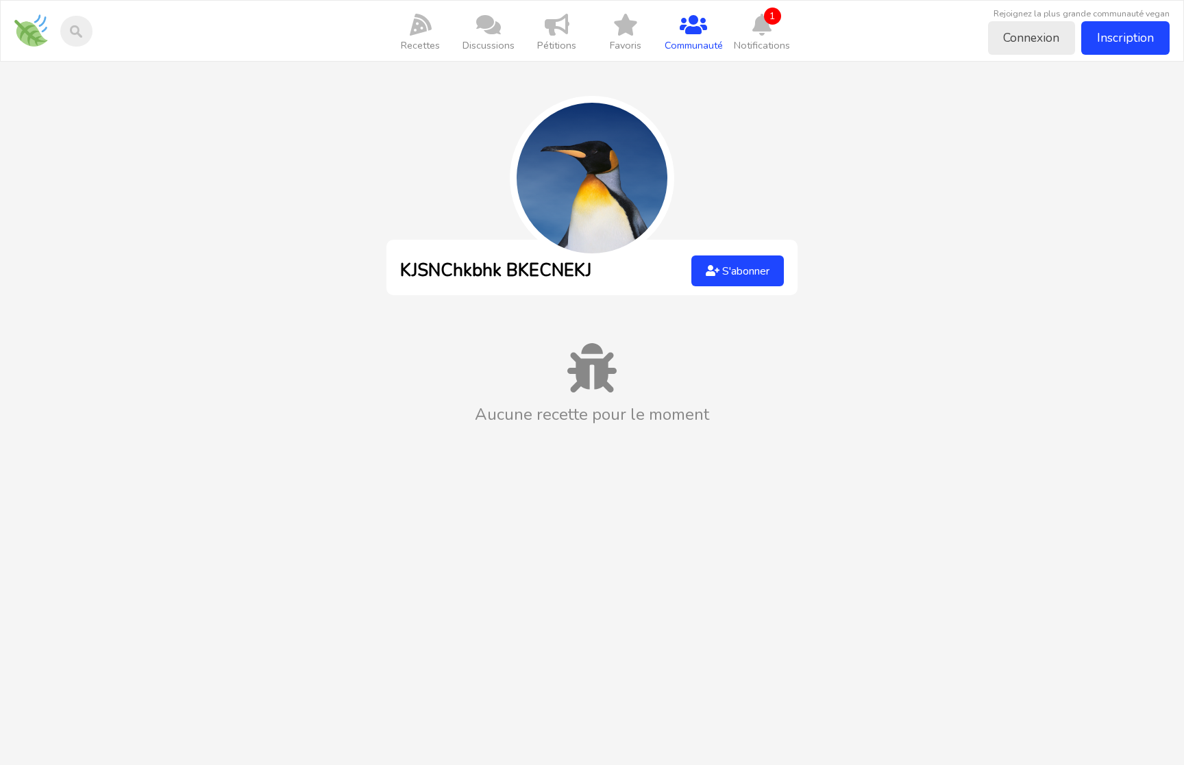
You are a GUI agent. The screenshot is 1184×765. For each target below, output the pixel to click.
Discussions (489, 45)
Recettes (420, 45)
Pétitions (556, 45)
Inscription (1125, 37)
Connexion (1031, 37)
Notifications (762, 30)
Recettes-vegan (36, 21)
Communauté (694, 45)
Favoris (625, 45)
